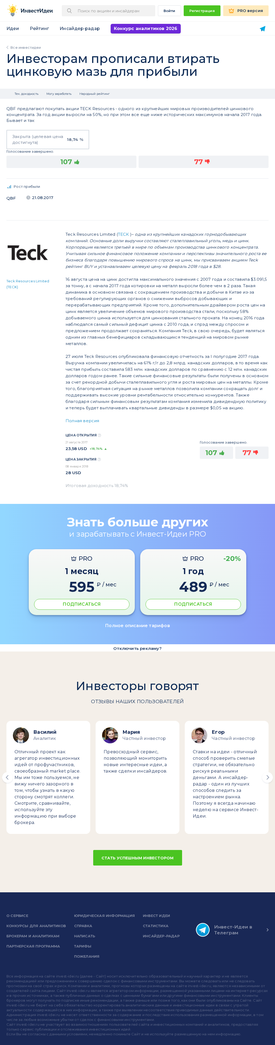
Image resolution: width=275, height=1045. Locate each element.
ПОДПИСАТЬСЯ (82, 604)
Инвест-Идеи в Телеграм (233, 929)
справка (83, 926)
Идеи (12, 28)
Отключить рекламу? (137, 648)
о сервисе (17, 915)
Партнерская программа (33, 946)
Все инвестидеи (25, 47)
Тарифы (82, 946)
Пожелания (87, 956)
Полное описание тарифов (137, 625)
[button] (7, 777)
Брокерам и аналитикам (32, 936)
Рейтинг (39, 28)
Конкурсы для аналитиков (36, 926)
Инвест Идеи (156, 915)
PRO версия (250, 10)
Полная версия (82, 420)
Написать (84, 936)
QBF (11, 198)
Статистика (155, 926)
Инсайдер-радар (80, 28)
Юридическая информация (104, 915)
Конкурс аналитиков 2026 (146, 28)
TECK (123, 234)
